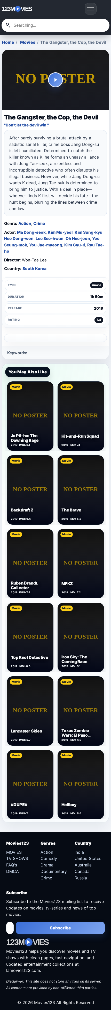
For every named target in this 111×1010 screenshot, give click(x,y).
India (79, 852)
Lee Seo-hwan (50, 238)
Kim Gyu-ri (74, 245)
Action (24, 223)
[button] (55, 80)
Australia (83, 864)
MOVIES (14, 852)
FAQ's (11, 864)
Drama (47, 864)
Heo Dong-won (19, 238)
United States (88, 858)
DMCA (12, 871)
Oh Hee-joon (78, 238)
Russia (81, 877)
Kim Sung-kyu (88, 232)
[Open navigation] (91, 9)
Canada (82, 871)
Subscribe (60, 927)
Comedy (49, 858)
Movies (27, 42)
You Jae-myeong (45, 245)
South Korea (34, 268)
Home (8, 42)
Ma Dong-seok (31, 232)
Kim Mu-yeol (60, 232)
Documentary (54, 871)
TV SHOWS (17, 858)
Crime (39, 223)
